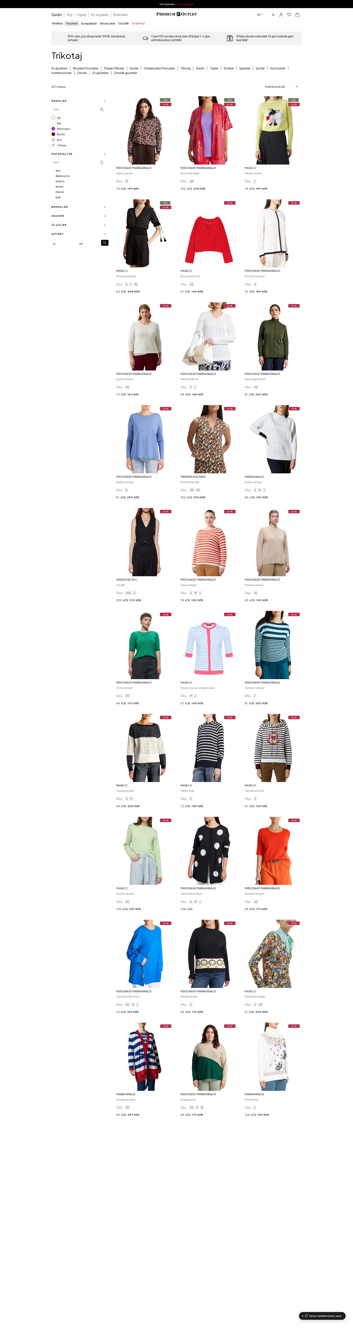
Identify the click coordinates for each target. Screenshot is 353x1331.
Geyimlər (72, 23)
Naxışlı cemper (253, 173)
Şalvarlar (244, 68)
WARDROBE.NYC (126, 579)
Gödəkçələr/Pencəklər (159, 68)
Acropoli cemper (255, 276)
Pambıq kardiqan (126, 276)
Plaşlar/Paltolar (114, 68)
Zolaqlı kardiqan (126, 1099)
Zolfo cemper (124, 687)
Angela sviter (188, 1099)
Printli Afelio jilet (190, 482)
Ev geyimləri (59, 68)
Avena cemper (124, 173)
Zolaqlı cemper (125, 790)
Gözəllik (123, 23)
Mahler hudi (187, 790)
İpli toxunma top (190, 276)
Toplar (214, 68)
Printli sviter (251, 1099)
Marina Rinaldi (254, 476)
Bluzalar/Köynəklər (86, 68)
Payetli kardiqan (190, 173)
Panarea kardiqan (255, 996)
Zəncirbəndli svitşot (128, 996)
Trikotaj (185, 68)
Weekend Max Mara (193, 476)
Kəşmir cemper (125, 893)
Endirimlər (138, 23)
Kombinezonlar (61, 73)
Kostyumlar (278, 68)
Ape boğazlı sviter (255, 379)
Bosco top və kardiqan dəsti (198, 687)
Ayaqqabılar (89, 23)
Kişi (69, 15)
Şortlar (260, 68)
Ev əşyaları (99, 15)
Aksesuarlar (107, 23)
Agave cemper (124, 379)
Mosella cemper (254, 585)
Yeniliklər (57, 23)
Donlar (134, 68)
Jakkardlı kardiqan (191, 893)
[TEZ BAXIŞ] (144, 130)
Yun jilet (120, 585)
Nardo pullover (189, 379)
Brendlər (120, 15)
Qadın (56, 15)
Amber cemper (254, 482)
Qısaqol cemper (254, 893)
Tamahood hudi (254, 790)
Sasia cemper (189, 585)
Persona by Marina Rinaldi (133, 168)
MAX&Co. (251, 168)
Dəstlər (82, 73)
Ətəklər (229, 68)
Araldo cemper (125, 482)
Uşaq (81, 15)
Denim (200, 68)
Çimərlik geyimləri (125, 73)
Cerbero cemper (255, 687)
